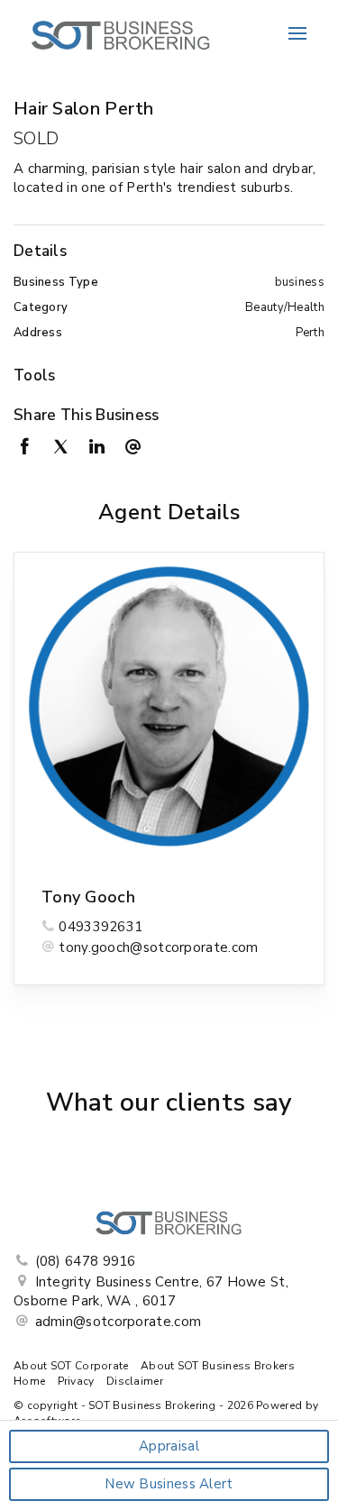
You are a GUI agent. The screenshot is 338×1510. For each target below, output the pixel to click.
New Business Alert (169, 1484)
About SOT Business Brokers (218, 1366)
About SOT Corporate (71, 1366)
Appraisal (169, 1446)
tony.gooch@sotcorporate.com (158, 947)
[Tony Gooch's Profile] (169, 707)
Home (29, 1381)
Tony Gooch (88, 897)
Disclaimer (134, 1381)
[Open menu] (297, 33)
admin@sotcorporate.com (118, 1322)
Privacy (76, 1381)
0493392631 (100, 927)
